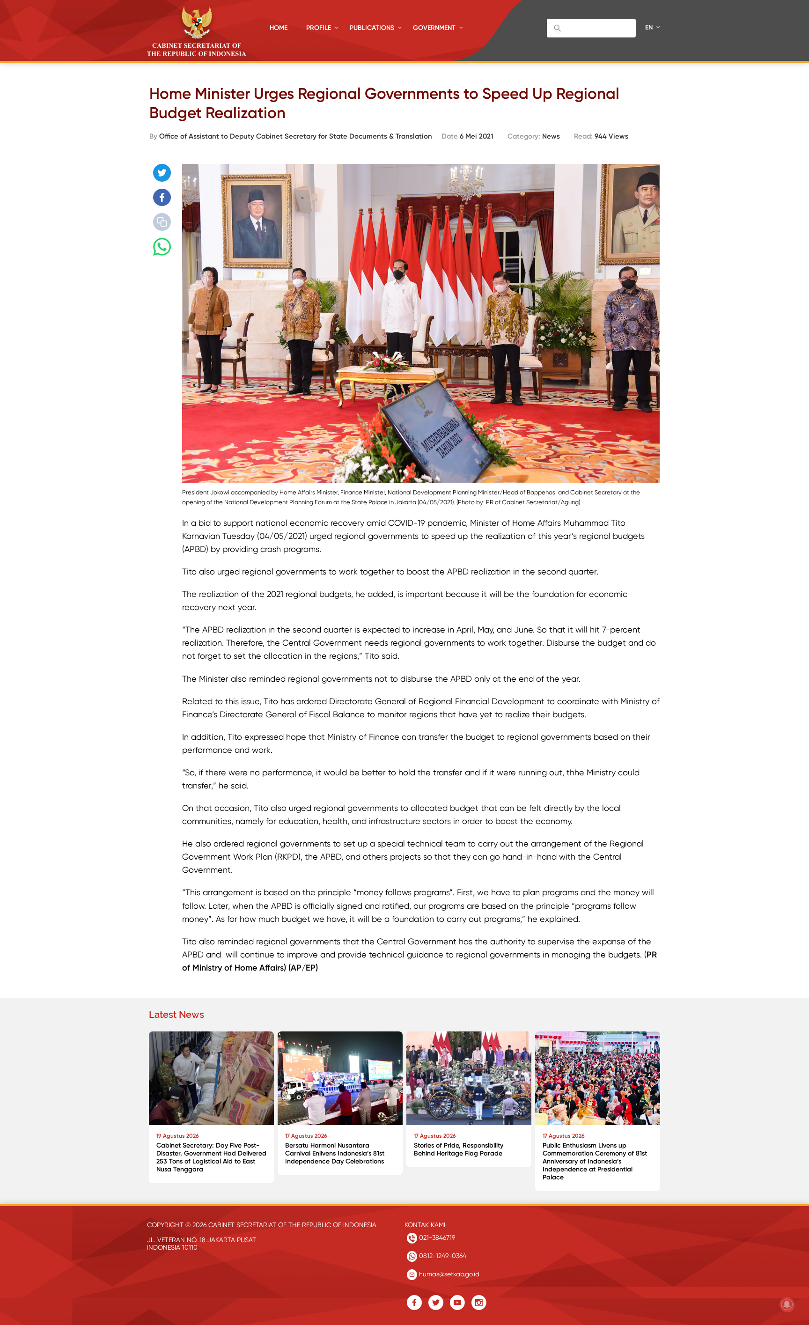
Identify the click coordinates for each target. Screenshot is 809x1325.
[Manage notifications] (787, 1304)
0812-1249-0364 (441, 1255)
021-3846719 (436, 1237)
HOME (278, 28)
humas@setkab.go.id (448, 1274)
